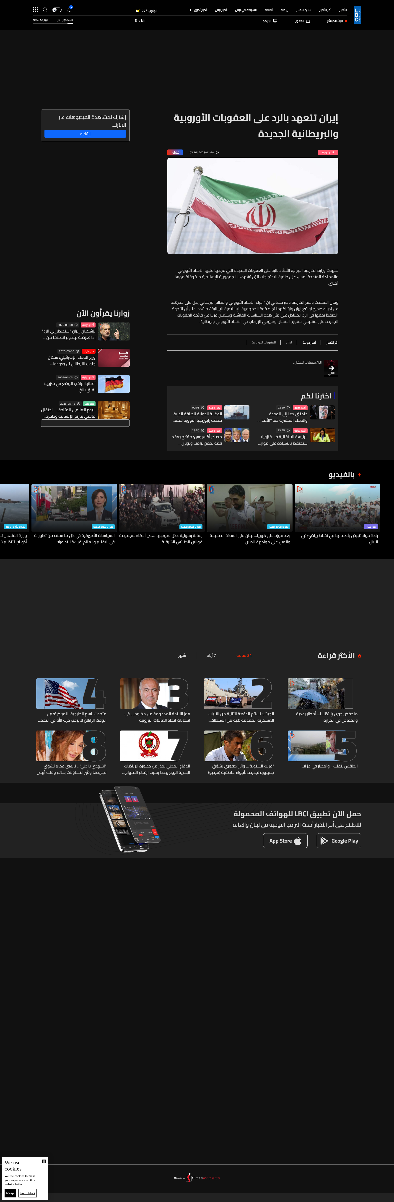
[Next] (5, 514)
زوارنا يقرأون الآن (103, 313)
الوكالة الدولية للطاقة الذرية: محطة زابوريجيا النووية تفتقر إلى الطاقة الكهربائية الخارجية (197, 417)
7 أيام (211, 655)
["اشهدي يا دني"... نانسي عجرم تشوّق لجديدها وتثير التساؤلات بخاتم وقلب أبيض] (71, 753)
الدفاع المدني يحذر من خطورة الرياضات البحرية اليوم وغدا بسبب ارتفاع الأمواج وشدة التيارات (157, 769)
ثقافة (269, 9)
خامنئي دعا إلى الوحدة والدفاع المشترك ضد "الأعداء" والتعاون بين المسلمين (282, 417)
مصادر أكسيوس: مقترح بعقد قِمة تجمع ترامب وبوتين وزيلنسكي (197, 440)
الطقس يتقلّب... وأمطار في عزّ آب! (329, 766)
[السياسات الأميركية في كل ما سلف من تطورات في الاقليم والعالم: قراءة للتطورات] (74, 514)
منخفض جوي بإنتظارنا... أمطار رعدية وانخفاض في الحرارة (327, 717)
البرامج (267, 20)
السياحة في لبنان (246, 9)
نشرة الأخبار (304, 9)
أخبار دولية (300, 408)
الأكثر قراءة (336, 655)
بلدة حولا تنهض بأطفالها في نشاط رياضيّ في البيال (339, 538)
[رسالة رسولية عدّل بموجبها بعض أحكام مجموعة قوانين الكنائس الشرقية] (162, 514)
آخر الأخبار (325, 9)
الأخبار (343, 9)
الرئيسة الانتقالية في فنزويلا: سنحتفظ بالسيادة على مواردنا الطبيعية (282, 440)
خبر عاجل (89, 351)
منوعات (89, 404)
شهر (182, 655)
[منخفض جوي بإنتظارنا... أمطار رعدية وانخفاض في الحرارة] (323, 700)
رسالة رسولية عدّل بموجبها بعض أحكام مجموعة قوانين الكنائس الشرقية (160, 538)
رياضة (284, 9)
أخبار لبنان (221, 9)
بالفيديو (342, 474)
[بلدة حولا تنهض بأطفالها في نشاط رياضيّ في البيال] (337, 514)
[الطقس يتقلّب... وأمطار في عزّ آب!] (323, 753)
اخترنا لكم (316, 396)
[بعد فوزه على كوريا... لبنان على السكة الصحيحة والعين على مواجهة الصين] (250, 514)
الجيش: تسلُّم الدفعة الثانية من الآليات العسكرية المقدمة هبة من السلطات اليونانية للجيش (241, 717)
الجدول (299, 20)
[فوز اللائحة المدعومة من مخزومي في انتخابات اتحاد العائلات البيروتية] (155, 700)
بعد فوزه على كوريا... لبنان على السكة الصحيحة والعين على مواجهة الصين (250, 538)
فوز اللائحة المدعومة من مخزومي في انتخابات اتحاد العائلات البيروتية (157, 717)
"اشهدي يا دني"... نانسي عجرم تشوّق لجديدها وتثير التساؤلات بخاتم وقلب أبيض (71, 769)
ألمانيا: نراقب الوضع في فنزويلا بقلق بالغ (70, 386)
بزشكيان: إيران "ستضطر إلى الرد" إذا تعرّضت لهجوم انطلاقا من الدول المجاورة (69, 334)
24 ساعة (244, 655)
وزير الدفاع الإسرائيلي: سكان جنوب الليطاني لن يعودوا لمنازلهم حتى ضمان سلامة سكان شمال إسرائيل (72, 360)
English (140, 20)
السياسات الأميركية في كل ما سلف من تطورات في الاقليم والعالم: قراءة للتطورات (74, 538)
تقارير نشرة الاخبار (279, 527)
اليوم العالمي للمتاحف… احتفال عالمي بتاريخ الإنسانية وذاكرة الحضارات (68, 413)
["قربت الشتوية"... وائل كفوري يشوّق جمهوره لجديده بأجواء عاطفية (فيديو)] (239, 753)
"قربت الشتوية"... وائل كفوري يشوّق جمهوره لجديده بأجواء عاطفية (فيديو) (241, 769)
